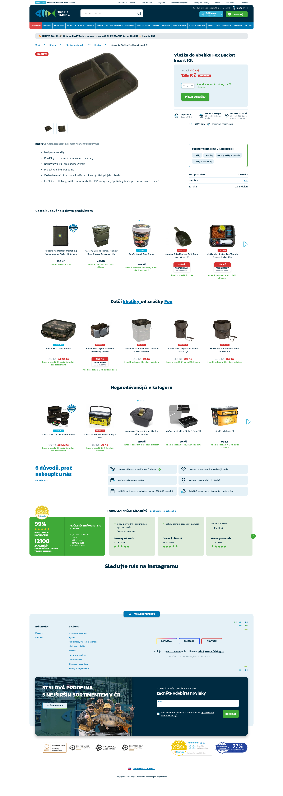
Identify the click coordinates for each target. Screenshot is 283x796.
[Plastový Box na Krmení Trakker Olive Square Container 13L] (101, 236)
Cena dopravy (75, 659)
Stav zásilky (147, 2)
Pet (218, 26)
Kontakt (244, 2)
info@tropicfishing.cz (211, 651)
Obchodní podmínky (78, 664)
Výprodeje (36, 26)
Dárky (211, 26)
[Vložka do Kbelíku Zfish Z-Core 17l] (183, 417)
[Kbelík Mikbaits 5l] (224, 417)
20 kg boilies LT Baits (73, 36)
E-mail (160, 701)
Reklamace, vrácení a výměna (83, 641)
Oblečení (166, 26)
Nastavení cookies (77, 655)
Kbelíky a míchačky (75, 44)
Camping (90, 26)
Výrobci (72, 637)
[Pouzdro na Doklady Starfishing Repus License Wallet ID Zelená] (60, 236)
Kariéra (72, 650)
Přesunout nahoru (144, 614)
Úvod (37, 44)
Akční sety (59, 26)
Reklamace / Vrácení (126, 2)
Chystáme (226, 26)
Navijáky (79, 26)
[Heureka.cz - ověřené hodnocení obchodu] (41, 512)
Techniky (238, 26)
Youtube (212, 641)
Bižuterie (129, 26)
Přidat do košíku (195, 97)
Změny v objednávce (79, 668)
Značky (248, 26)
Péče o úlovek (179, 26)
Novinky (47, 26)
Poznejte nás (41, 480)
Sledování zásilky (77, 646)
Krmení (100, 26)
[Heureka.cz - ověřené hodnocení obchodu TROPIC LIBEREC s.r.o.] (191, 748)
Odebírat (230, 714)
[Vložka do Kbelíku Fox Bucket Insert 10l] (48, 128)
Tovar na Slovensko (144, 768)
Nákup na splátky (201, 2)
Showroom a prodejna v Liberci (55, 2)
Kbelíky (97, 44)
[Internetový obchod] (52, 13)
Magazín (161, 2)
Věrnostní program (179, 2)
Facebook (189, 641)
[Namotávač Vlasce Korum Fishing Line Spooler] (141, 417)
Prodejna (230, 2)
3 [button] (143, 400)
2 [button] (142, 220)
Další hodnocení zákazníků (163, 510)
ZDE (153, 36)
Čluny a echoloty (197, 26)
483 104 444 (173, 651)
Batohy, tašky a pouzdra (228, 155)
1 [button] (139, 220)
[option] (48, 128)
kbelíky (132, 301)
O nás (217, 2)
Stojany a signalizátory (148, 26)
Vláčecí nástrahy (114, 26)
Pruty (69, 26)
